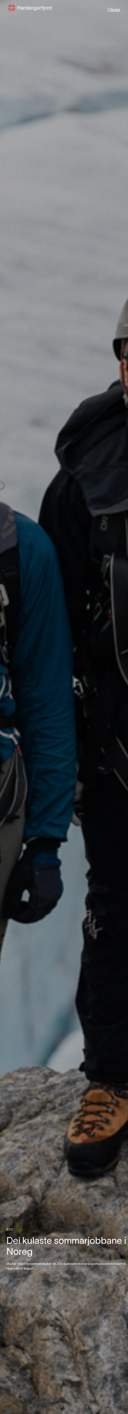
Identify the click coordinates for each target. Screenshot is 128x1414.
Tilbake (113, 10)
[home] (30, 8)
